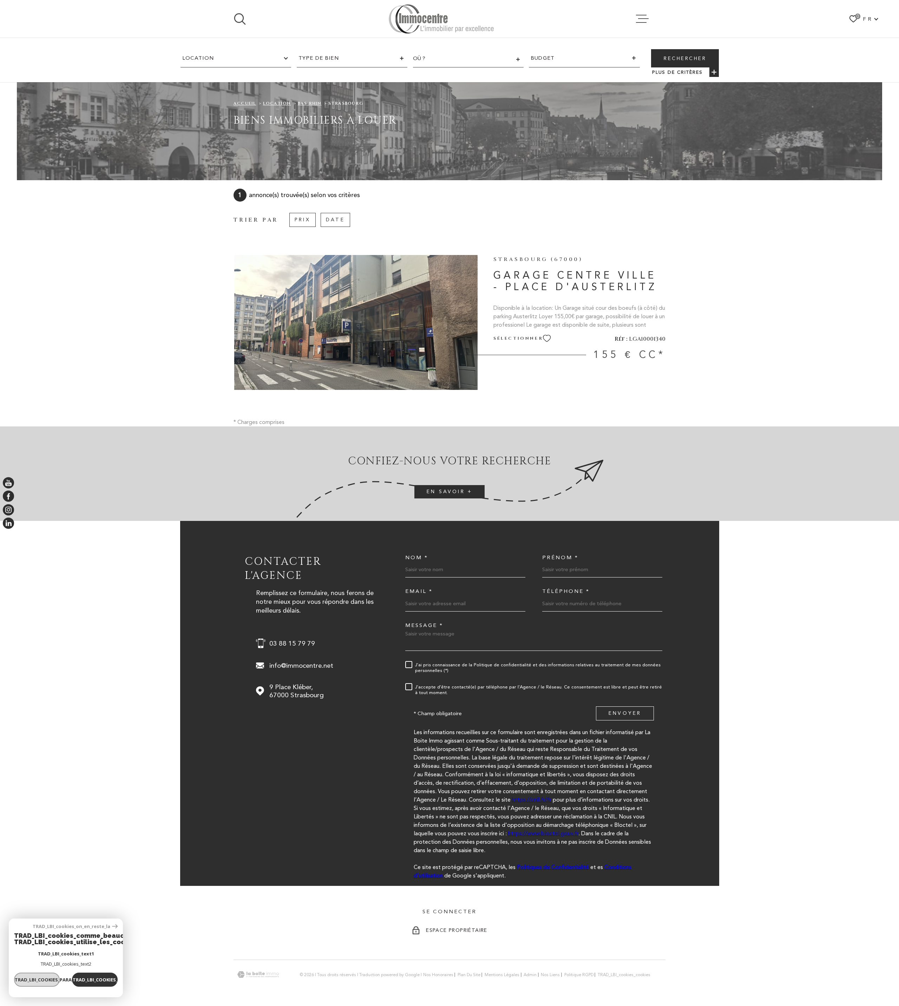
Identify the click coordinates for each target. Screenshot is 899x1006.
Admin (530, 974)
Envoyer (625, 713)
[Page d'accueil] (441, 19)
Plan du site (469, 974)
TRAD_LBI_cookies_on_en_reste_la (71, 926)
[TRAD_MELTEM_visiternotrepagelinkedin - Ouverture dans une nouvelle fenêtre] (8, 523)
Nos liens (550, 974)
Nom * (416, 557)
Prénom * (560, 557)
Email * (419, 591)
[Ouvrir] (240, 19)
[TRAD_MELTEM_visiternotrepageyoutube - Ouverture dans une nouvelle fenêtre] (8, 482)
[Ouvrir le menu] (642, 19)
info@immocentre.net (301, 665)
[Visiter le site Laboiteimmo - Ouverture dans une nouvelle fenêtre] (258, 974)
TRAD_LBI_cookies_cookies (624, 975)
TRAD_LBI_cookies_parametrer (37, 979)
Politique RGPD (578, 974)
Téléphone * (566, 591)
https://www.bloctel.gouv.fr (543, 833)
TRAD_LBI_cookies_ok (95, 979)
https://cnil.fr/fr (531, 799)
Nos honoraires (438, 974)
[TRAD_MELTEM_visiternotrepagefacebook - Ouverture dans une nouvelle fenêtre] (8, 496)
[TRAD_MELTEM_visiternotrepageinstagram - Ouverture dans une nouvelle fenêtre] (8, 509)
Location (277, 103)
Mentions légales (502, 974)
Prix (302, 219)
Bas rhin (310, 103)
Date (335, 219)
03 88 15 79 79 (292, 643)
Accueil (245, 103)
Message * (424, 625)
